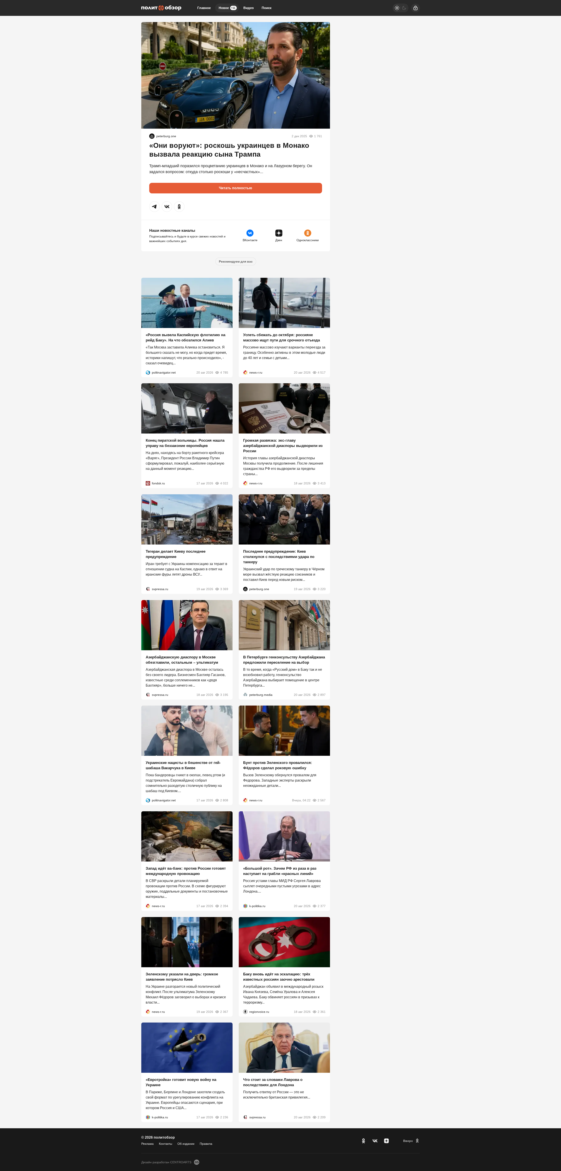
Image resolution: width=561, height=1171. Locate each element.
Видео (248, 8)
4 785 (224, 372)
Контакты (165, 1143)
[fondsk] (148, 483)
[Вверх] (411, 1140)
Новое (227, 8)
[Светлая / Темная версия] (400, 8)
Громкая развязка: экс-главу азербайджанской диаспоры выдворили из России (282, 445)
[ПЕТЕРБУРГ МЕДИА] (245, 695)
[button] (154, 206)
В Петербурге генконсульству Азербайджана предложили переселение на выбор (284, 659)
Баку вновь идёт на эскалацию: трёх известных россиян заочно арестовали (278, 976)
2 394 (224, 906)
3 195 (224, 694)
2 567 (322, 800)
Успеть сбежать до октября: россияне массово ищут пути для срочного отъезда (281, 337)
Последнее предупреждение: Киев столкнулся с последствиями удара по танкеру (278, 556)
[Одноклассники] (363, 1140)
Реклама (147, 1143)
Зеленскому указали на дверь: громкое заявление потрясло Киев (182, 976)
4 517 (322, 372)
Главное (204, 8)
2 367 (224, 1011)
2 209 (322, 1117)
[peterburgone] (151, 136)
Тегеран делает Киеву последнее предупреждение (175, 554)
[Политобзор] (161, 8)
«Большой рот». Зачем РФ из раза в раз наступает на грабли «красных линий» (279, 871)
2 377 (322, 906)
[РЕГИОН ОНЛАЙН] (245, 372)
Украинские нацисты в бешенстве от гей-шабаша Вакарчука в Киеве (183, 765)
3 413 (322, 483)
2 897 (322, 694)
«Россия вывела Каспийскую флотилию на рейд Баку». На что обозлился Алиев (185, 337)
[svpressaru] (148, 589)
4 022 (224, 483)
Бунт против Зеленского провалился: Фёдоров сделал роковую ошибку (277, 765)
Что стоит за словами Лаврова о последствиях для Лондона (272, 1082)
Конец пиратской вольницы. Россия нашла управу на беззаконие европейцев (185, 443)
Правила (206, 1143)
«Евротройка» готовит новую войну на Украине (181, 1082)
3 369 (224, 589)
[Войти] (415, 8)
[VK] (375, 1140)
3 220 (322, 589)
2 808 (224, 800)
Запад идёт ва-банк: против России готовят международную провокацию (186, 871)
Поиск (267, 8)
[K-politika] (245, 906)
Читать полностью (235, 188)
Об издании (185, 1143)
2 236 (224, 1117)
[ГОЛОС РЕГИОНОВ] (245, 1011)
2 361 (322, 1011)
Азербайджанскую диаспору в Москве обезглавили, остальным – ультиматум (182, 659)
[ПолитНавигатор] (148, 372)
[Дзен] (386, 1140)
